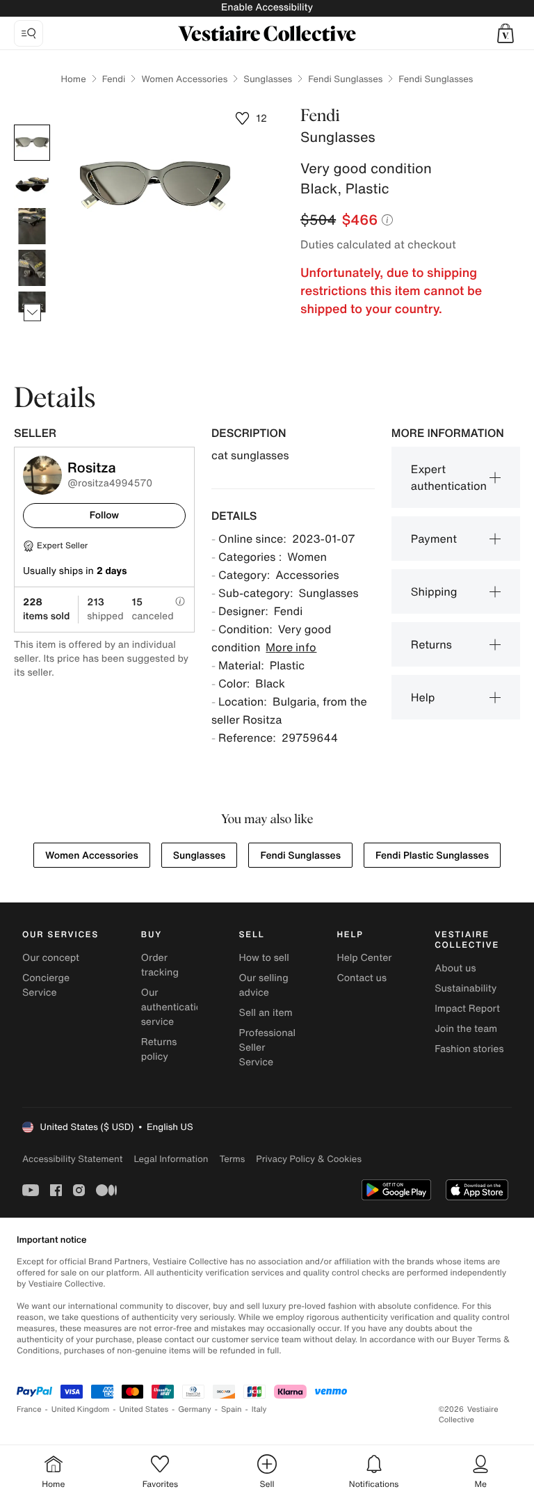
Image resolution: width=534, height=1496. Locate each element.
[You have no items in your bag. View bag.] (505, 33)
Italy (259, 1409)
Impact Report (467, 1008)
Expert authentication (449, 477)
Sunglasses (267, 79)
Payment (434, 538)
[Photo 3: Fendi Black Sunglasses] (32, 226)
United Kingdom (80, 1409)
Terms (232, 1158)
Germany (194, 1409)
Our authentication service (174, 1007)
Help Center (364, 957)
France (29, 1409)
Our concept (50, 957)
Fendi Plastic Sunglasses (432, 855)
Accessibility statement (72, 1158)
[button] (505, 33)
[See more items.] (32, 312)
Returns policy (159, 1049)
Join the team (466, 1028)
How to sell (264, 957)
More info (291, 647)
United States (144, 1409)
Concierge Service (46, 985)
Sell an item (266, 1012)
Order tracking (160, 965)
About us (455, 968)
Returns (431, 644)
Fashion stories (469, 1049)
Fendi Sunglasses (345, 79)
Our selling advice (264, 985)
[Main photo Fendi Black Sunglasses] (32, 143)
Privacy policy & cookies (309, 1158)
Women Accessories (184, 79)
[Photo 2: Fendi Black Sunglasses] (32, 184)
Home (73, 79)
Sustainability (465, 988)
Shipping (434, 591)
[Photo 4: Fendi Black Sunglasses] (32, 268)
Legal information (171, 1158)
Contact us (362, 978)
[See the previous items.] (32, 125)
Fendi (114, 79)
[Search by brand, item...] (28, 33)
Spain (231, 1409)
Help (423, 697)
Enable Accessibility (267, 7)
